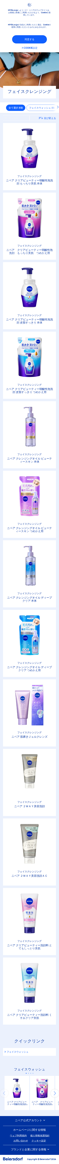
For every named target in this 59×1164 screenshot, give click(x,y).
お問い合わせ (20, 1140)
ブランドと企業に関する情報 (29, 1149)
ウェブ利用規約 (18, 1135)
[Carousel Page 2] (28, 1073)
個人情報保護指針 (40, 1135)
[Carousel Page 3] (30, 1073)
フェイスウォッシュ (17, 1051)
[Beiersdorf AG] (13, 1159)
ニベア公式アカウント (29, 1120)
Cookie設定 (31, 47)
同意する (29, 39)
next (55, 1093)
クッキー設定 (38, 1140)
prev (4, 1093)
